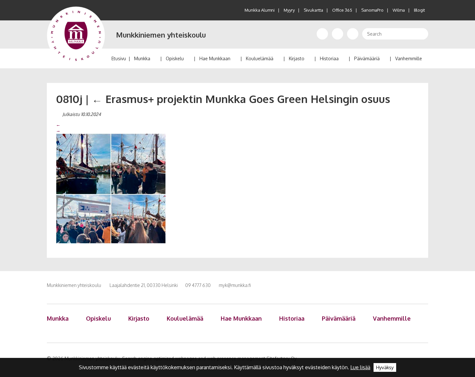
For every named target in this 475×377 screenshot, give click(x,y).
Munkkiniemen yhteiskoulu (161, 34)
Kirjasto (296, 58)
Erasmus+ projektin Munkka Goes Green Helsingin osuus (241, 99)
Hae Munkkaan (214, 58)
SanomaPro (372, 10)
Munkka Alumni (260, 10)
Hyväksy (385, 367)
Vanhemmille (408, 58)
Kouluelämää (259, 58)
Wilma (399, 10)
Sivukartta (313, 10)
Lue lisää (360, 367)
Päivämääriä (367, 58)
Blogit (419, 10)
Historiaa (329, 58)
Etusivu (118, 58)
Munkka (142, 58)
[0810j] (111, 188)
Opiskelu (175, 58)
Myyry (289, 10)
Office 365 (342, 10)
